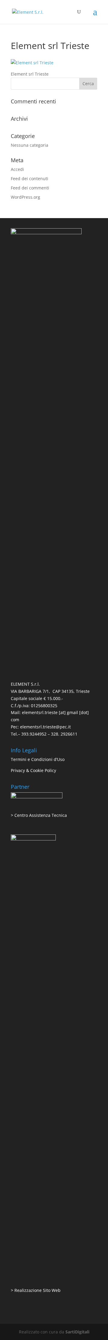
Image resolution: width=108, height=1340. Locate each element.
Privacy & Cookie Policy (33, 770)
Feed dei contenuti (29, 178)
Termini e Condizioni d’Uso (37, 759)
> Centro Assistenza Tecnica (39, 815)
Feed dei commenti (30, 188)
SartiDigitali (77, 1332)
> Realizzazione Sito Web (36, 1290)
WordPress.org (25, 197)
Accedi (17, 169)
